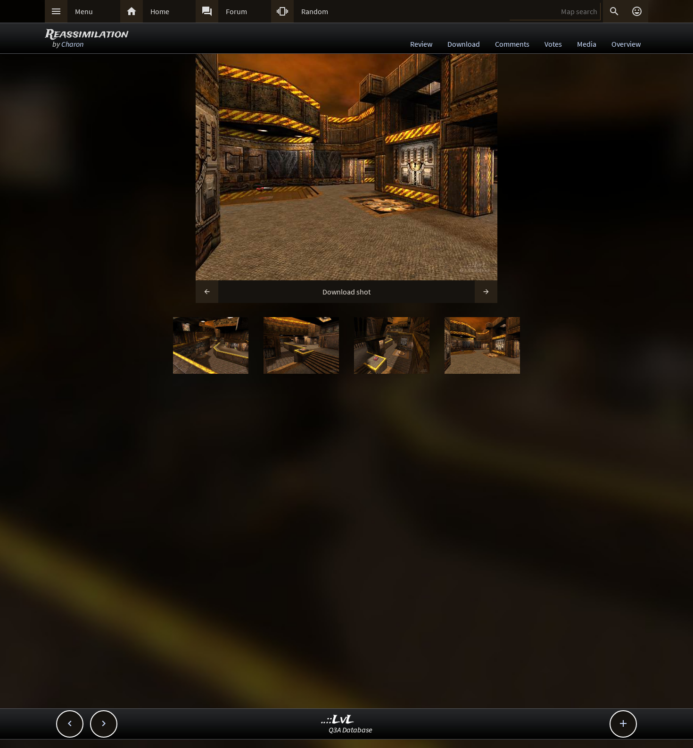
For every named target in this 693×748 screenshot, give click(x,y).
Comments (512, 44)
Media (586, 44)
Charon (72, 44)
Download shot (346, 291)
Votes (553, 44)
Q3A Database (350, 729)
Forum (236, 11)
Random (314, 11)
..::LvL (338, 720)
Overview (626, 44)
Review (421, 44)
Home (159, 11)
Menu (84, 11)
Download (463, 44)
